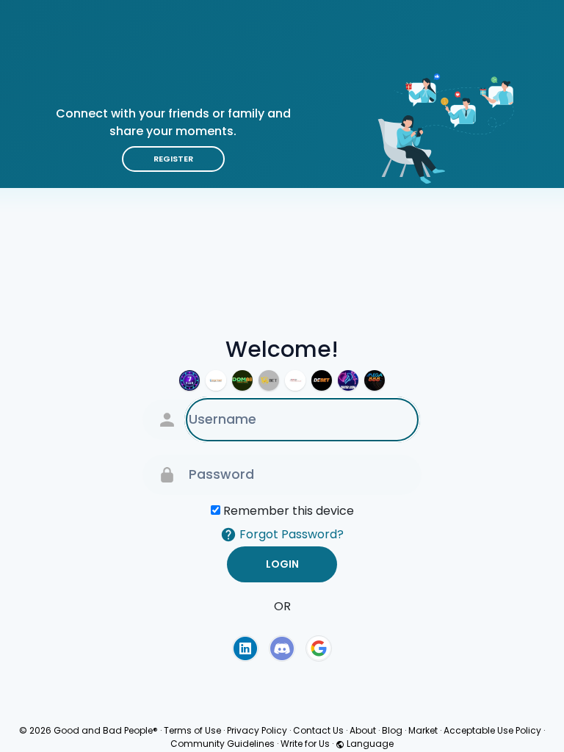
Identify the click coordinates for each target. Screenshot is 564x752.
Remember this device (288, 510)
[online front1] (216, 380)
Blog (392, 730)
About (363, 730)
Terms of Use (192, 730)
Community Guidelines (222, 743)
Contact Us (318, 730)
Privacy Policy (257, 730)
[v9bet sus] (268, 380)
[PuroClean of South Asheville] (295, 380)
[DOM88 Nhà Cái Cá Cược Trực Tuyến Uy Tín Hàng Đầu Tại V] (242, 380)
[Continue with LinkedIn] (245, 648)
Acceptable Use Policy (492, 730)
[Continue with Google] (319, 648)
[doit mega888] (374, 380)
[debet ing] (321, 380)
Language (369, 743)
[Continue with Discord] (282, 648)
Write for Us (305, 743)
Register (173, 158)
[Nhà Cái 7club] (189, 380)
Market (423, 730)
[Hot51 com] (348, 380)
